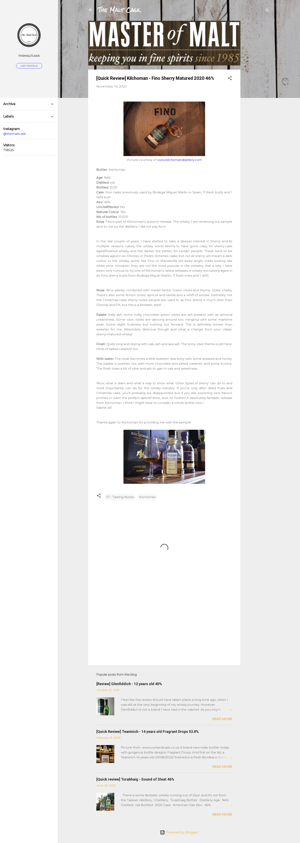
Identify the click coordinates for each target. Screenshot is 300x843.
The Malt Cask (119, 10)
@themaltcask (14, 134)
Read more (222, 719)
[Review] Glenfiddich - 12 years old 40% (129, 684)
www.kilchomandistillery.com (179, 160)
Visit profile (29, 65)
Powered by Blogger (181, 832)
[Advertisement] (257, 82)
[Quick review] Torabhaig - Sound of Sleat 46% (135, 779)
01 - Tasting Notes (120, 497)
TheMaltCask (29, 55)
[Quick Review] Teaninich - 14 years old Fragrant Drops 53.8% (147, 731)
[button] (229, 79)
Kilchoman (147, 497)
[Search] (267, 11)
